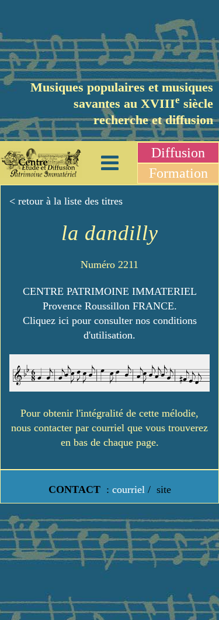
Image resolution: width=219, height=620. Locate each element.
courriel (128, 489)
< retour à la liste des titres (66, 201)
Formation (178, 173)
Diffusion (178, 152)
